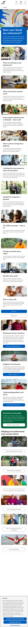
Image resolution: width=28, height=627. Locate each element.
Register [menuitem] (21, 3)
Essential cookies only (15, 622)
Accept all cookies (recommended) (15, 618)
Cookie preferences (15, 625)
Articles (5, 7)
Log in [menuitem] (16, 3)
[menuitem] (16, 2)
